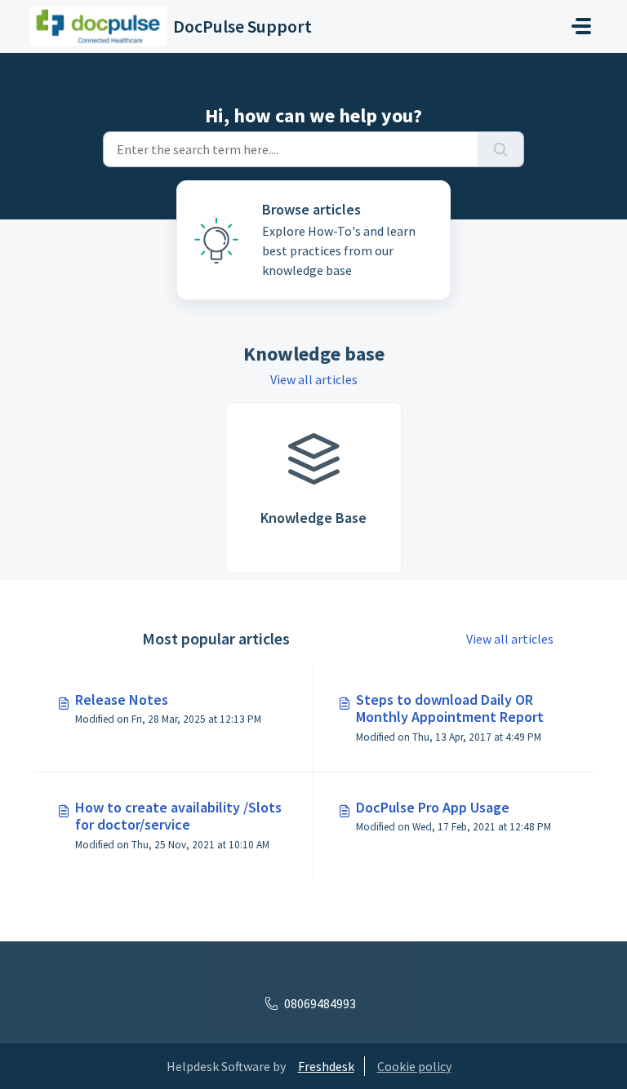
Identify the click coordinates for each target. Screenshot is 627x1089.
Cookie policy (414, 1066)
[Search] (501, 149)
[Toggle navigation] (581, 26)
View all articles (314, 379)
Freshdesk (326, 1066)
